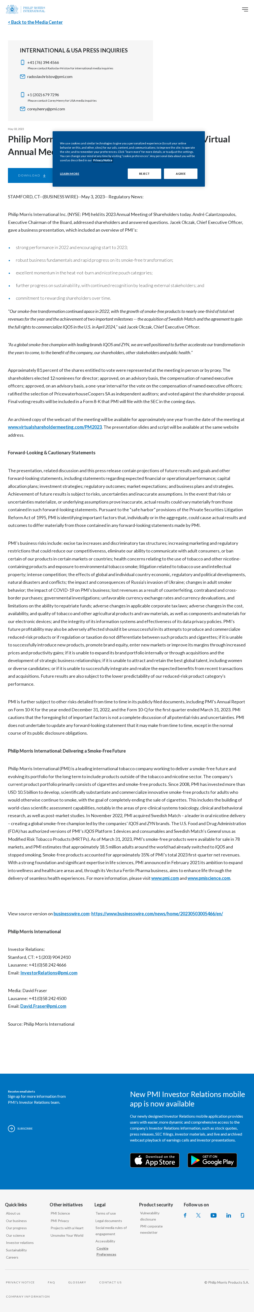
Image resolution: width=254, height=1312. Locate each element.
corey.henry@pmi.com (46, 108)
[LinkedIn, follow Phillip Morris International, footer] (228, 1215)
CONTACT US (110, 1282)
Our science (15, 1235)
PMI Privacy (60, 1221)
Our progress (16, 1228)
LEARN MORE (69, 173)
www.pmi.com (165, 878)
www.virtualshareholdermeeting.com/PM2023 (55, 427)
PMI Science (60, 1213)
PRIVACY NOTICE (20, 1282)
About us (13, 1213)
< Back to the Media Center (35, 22)
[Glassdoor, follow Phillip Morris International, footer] (242, 1215)
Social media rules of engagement (111, 1231)
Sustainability (16, 1250)
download (29, 175)
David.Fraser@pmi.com (43, 1006)
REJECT (144, 173)
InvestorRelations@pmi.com (48, 972)
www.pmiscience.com (209, 878)
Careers (12, 1257)
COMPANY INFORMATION (28, 1296)
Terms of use (105, 1213)
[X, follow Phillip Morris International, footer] (198, 1215)
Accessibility (105, 1241)
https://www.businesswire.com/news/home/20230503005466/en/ (157, 913)
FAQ (51, 1282)
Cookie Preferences (106, 1251)
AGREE (181, 173)
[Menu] (245, 9)
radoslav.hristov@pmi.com (49, 76)
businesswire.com (71, 913)
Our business (16, 1221)
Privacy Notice (102, 160)
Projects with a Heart (67, 1228)
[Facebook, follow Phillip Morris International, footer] (185, 1215)
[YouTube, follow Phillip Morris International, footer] (214, 1215)
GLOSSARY (77, 1282)
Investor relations (20, 1242)
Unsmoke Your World (67, 1235)
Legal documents (108, 1221)
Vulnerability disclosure (149, 1216)
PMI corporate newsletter (151, 1229)
